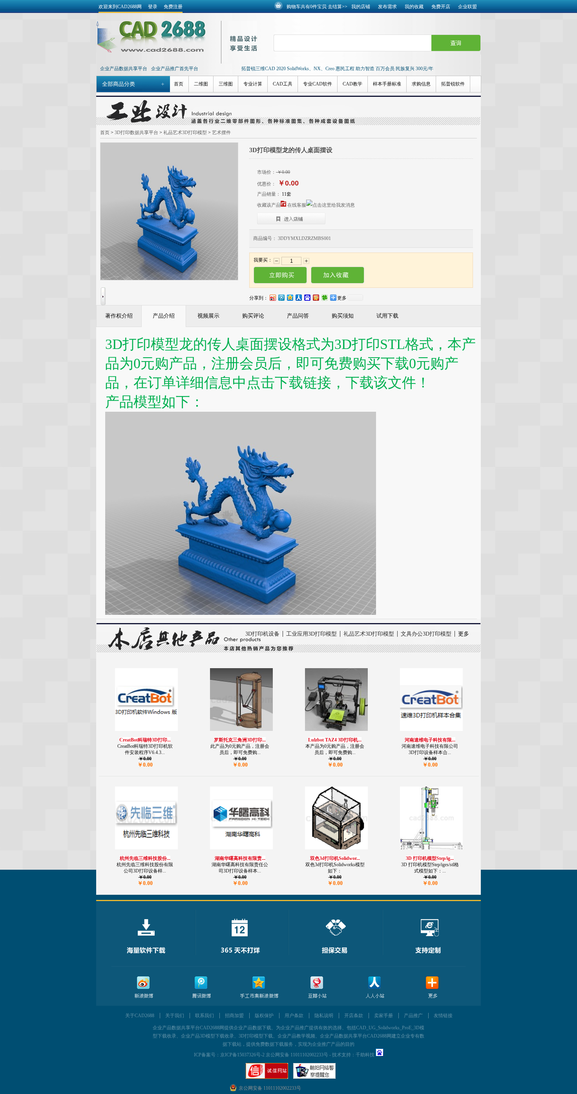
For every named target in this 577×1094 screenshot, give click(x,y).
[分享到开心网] (315, 297)
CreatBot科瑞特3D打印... (145, 740)
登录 (152, 6)
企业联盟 (467, 6)
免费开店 (440, 6)
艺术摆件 (221, 132)
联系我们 (204, 1015)
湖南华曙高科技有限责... (240, 858)
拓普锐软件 (453, 84)
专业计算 (252, 84)
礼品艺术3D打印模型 (185, 132)
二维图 (201, 84)
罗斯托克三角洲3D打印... (240, 740)
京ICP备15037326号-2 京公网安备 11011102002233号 (274, 1055)
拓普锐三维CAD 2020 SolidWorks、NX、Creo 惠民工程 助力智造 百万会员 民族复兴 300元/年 (337, 68)
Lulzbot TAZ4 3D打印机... (335, 740)
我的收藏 (414, 6)
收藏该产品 (269, 205)
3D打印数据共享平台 (136, 132)
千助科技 (365, 1055)
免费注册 (173, 6)
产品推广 (413, 1015)
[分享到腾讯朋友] (324, 297)
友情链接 (443, 1015)
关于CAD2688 (139, 1015)
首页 (178, 84)
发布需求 (387, 6)
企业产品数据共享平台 (123, 68)
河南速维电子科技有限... (430, 740)
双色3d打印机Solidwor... (335, 858)
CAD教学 (352, 84)
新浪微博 (143, 987)
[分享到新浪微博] (272, 297)
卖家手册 (383, 1015)
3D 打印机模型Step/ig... (430, 858)
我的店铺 (360, 6)
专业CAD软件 (317, 84)
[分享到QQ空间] (289, 297)
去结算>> (337, 6)
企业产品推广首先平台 (174, 68)
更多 (463, 634)
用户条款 (294, 1015)
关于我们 (174, 1015)
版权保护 (264, 1015)
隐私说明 (323, 1015)
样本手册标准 (387, 84)
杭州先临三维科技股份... (145, 858)
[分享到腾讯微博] (281, 297)
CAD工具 (282, 84)
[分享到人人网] (298, 297)
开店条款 (353, 1015)
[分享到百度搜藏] (307, 297)
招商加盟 (234, 1015)
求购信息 (421, 84)
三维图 (226, 84)
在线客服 (296, 205)
